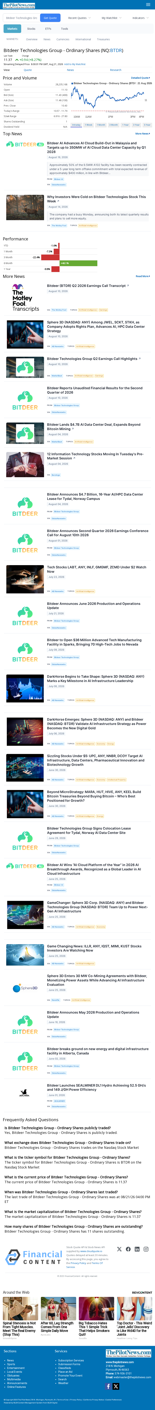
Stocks (31, 28)
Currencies (63, 39)
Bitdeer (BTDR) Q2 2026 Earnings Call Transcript (88, 286)
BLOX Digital (52, 1403)
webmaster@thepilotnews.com (132, 1377)
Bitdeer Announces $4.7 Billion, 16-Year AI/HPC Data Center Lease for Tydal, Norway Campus (95, 496)
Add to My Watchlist (74, 64)
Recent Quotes (77, 18)
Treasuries (103, 39)
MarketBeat (57, 376)
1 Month (101, 124)
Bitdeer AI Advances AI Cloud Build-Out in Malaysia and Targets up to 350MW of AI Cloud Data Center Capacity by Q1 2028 (96, 147)
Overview (31, 39)
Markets (12, 28)
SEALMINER (59, 1101)
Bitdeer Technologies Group (66, 405)
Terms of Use (62, 1400)
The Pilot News (24, 1400)
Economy (101, 744)
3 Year (136, 124)
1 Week (88, 124)
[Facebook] (128, 1257)
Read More (142, 276)
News (46, 39)
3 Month (113, 124)
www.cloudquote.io (91, 1251)
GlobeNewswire (59, 185)
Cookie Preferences (114, 1400)
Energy (111, 744)
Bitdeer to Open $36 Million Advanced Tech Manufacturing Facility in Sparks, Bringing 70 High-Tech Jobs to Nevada (94, 642)
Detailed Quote (140, 77)
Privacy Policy (78, 1263)
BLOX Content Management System (28, 1403)
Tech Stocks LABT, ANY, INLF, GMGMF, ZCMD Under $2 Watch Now (96, 569)
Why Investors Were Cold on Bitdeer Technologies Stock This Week (96, 199)
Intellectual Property (117, 780)
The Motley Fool (59, 226)
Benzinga (56, 475)
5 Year (147, 124)
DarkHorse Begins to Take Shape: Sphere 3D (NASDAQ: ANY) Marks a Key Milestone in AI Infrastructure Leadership (95, 678)
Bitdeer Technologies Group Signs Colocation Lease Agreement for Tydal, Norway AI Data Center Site (89, 830)
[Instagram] (146, 1257)
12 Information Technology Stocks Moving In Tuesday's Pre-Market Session (95, 456)
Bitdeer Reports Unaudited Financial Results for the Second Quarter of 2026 (95, 390)
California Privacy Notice (94, 1400)
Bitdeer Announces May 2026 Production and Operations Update (93, 1014)
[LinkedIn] (137, 1257)
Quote (28, 70)
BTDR (116, 50)
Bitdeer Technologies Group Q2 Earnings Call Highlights (94, 359)
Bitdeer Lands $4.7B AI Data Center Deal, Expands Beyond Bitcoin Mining (93, 427)
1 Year (125, 124)
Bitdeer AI (58, 179)
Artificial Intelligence (88, 226)
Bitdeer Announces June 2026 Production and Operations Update (93, 606)
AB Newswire (58, 346)
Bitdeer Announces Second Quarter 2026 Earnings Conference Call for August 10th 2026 (97, 533)
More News (142, 133)
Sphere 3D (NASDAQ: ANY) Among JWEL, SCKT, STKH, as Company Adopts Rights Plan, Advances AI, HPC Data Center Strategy (96, 326)
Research (115, 70)
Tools (64, 28)
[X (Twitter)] (119, 1257)
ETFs (48, 28)
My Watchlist (109, 18)
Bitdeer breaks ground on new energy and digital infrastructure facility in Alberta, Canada (98, 1051)
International (83, 39)
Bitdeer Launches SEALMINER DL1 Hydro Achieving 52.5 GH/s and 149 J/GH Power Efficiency (96, 1087)
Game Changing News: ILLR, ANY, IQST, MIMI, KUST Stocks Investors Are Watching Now (94, 948)
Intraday (76, 124)
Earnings (103, 310)
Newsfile (55, 1000)
